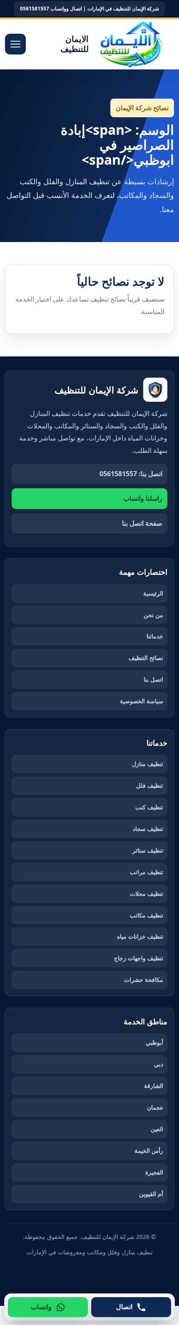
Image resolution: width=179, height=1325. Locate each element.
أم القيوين (151, 1194)
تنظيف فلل (149, 785)
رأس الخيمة (148, 1150)
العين (157, 1129)
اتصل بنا (153, 679)
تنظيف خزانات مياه (140, 936)
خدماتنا (155, 636)
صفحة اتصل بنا (142, 523)
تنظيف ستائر (147, 850)
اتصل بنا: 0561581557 (130, 473)
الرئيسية (153, 593)
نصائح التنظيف (146, 658)
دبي (158, 1064)
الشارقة (153, 1086)
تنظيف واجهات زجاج (138, 958)
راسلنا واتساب (142, 498)
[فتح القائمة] (15, 44)
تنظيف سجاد (148, 829)
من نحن (153, 615)
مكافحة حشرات (143, 980)
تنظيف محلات (146, 893)
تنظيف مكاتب (146, 915)
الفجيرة (154, 1172)
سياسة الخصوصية (141, 701)
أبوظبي (154, 1042)
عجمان (155, 1107)
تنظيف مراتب (146, 872)
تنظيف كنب (149, 807)
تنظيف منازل (147, 764)
